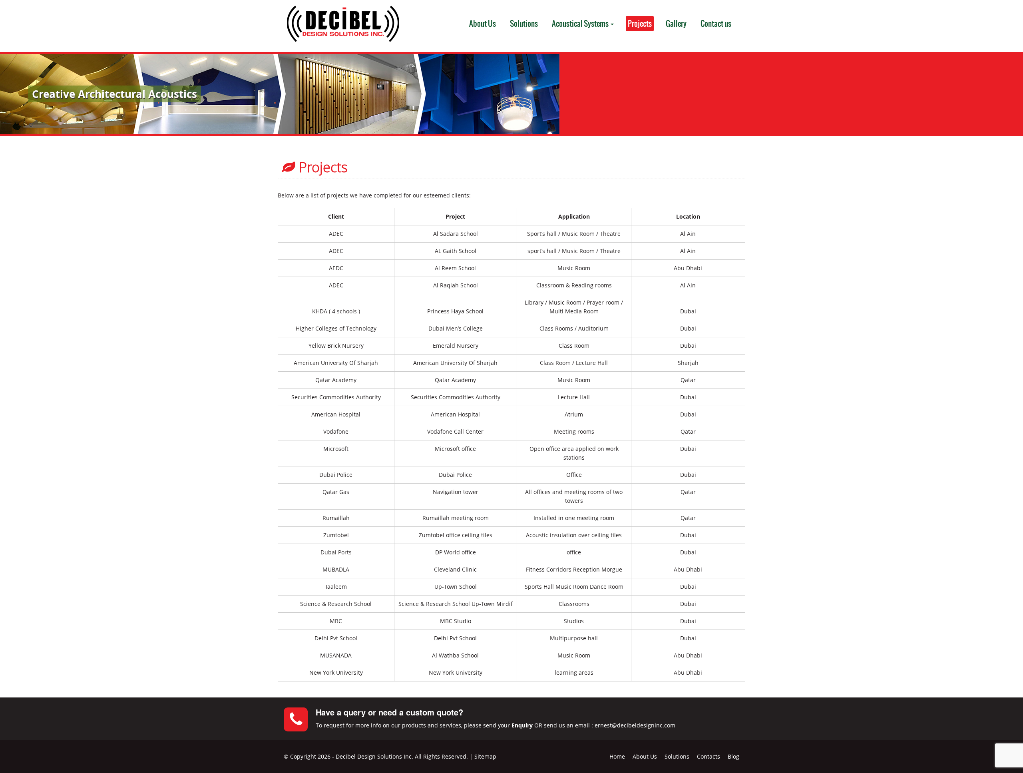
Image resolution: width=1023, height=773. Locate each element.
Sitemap (485, 756)
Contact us (716, 23)
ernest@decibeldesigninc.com (635, 725)
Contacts (708, 756)
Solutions (524, 23)
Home (617, 756)
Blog (733, 756)
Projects (640, 23)
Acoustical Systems (581, 23)
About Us (482, 23)
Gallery (676, 23)
